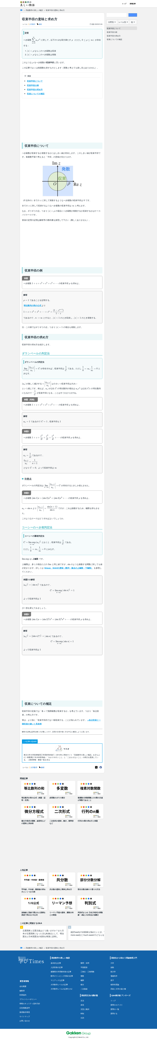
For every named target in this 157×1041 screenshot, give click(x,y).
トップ (124, 4)
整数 (82, 976)
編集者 (22, 990)
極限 (82, 980)
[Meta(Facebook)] (100, 767)
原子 (112, 980)
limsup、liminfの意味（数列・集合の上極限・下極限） (68, 567)
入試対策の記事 (57, 967)
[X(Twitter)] (96, 767)
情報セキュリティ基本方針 (30, 1003)
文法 (82, 1000)
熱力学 (113, 971)
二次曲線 (84, 989)
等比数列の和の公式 (32, 305)
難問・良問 (85, 963)
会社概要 (23, 986)
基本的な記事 (56, 963)
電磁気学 (114, 976)
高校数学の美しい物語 (34, 10)
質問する (114, 1013)
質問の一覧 (115, 1009)
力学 (112, 963)
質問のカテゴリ (117, 1005)
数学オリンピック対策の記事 (62, 976)
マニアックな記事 (57, 980)
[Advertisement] (62, 119)
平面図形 (84, 967)
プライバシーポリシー (28, 999)
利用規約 (23, 995)
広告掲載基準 (25, 1008)
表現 (82, 1005)
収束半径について (35, 81)
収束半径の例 (33, 85)
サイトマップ (25, 1016)
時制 (82, 1013)
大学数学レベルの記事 (59, 984)
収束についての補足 (36, 93)
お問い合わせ (25, 1021)
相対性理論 (115, 984)
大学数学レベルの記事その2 (61, 989)
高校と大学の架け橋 (118, 989)
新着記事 (133, 4)
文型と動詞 (85, 1009)
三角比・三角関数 (87, 971)
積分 (82, 984)
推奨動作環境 (25, 1012)
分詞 (82, 1018)
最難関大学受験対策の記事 (61, 971)
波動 (112, 967)
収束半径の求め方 (35, 89)
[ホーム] (21, 10)
